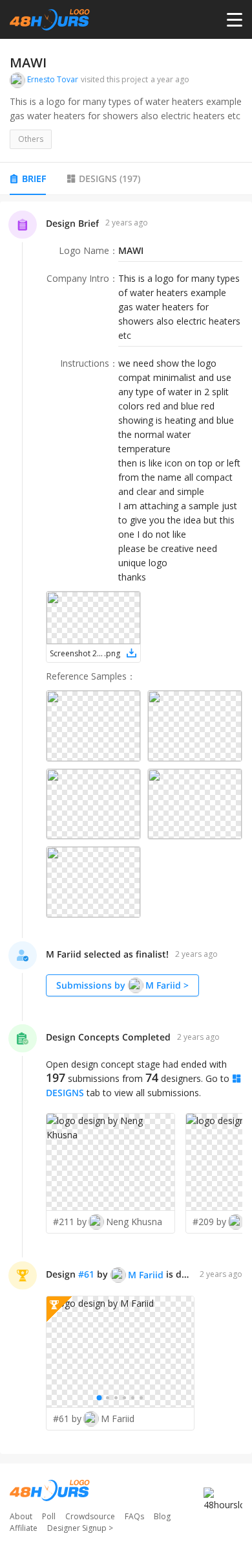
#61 (86, 1274)
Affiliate (23, 1528)
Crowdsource (90, 1516)
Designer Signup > (80, 1528)
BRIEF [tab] (34, 178)
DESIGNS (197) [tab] (109, 178)
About (21, 1516)
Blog (162, 1516)
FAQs (134, 1516)
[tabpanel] (126, 827)
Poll (49, 1516)
